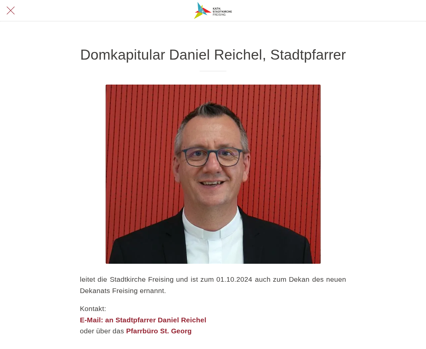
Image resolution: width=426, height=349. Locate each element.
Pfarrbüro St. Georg (159, 331)
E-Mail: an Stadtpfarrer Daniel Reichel (143, 320)
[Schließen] (11, 11)
